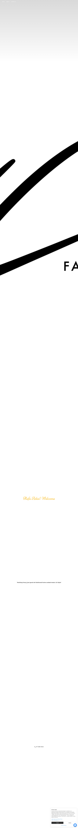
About (7, 1)
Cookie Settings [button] (63, 825)
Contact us (13, 1)
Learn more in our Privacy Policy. (56, 819)
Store (3, 1)
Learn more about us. (55, 820)
